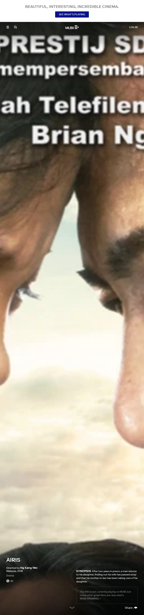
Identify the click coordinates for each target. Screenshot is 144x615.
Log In (133, 27)
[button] (8, 27)
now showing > (90, 598)
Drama (10, 575)
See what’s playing (72, 14)
